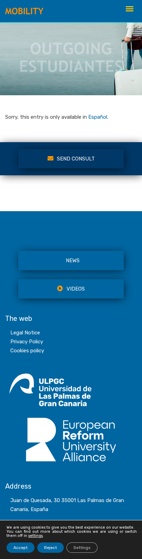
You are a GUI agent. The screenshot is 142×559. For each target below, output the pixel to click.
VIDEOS (76, 289)
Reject (50, 547)
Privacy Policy (26, 342)
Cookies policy (27, 350)
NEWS (73, 260)
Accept (20, 547)
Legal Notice (25, 333)
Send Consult (76, 159)
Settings (82, 547)
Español (97, 117)
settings (35, 536)
